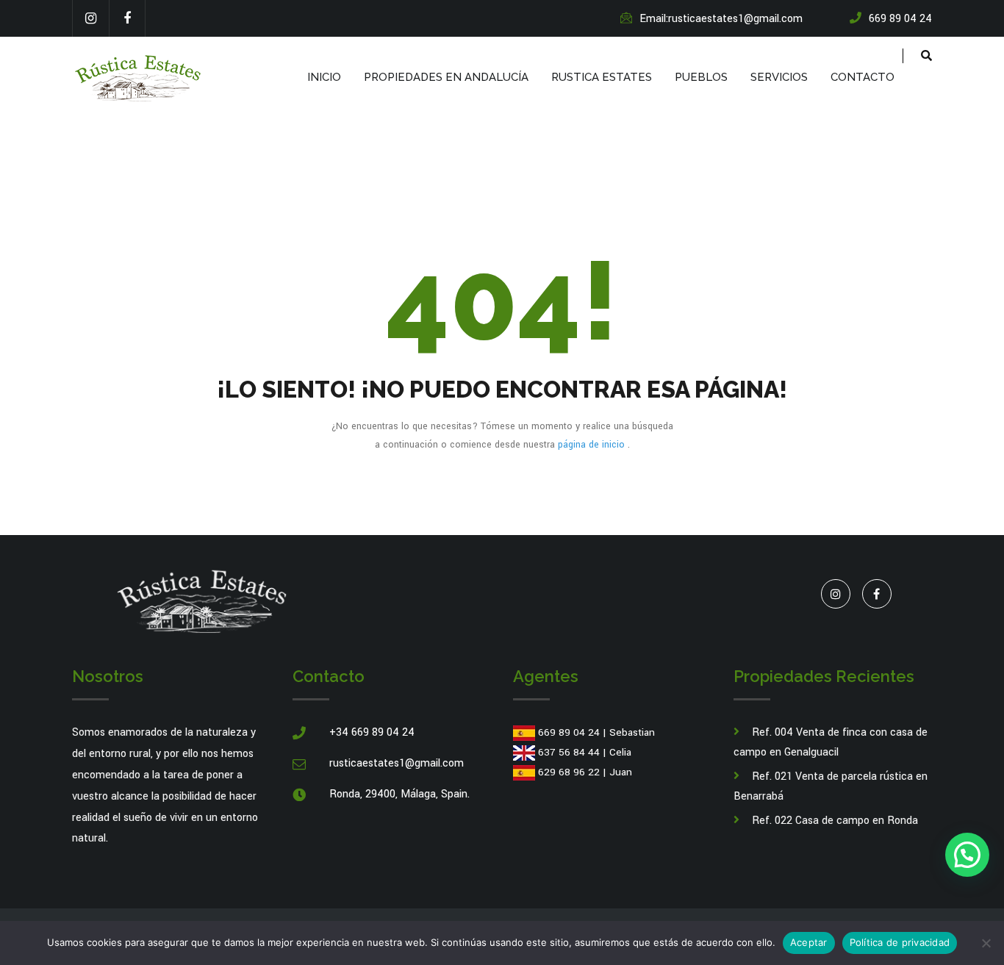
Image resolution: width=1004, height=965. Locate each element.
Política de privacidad (900, 942)
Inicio (324, 77)
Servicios (779, 77)
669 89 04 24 (569, 732)
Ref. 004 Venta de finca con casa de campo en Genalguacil (831, 742)
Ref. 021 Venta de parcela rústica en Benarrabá (831, 786)
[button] (967, 855)
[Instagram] (90, 18)
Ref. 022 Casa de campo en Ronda (835, 820)
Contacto (862, 77)
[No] (985, 943)
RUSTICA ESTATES (601, 77)
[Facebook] (127, 18)
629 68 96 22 (569, 772)
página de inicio (593, 444)
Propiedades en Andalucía (446, 77)
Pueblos (701, 77)
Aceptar (809, 942)
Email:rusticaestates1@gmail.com (721, 18)
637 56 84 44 (569, 752)
